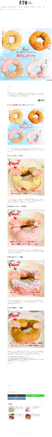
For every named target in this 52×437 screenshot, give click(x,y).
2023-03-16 (10, 86)
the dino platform (27, 434)
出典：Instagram (10, 145)
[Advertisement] (26, 19)
